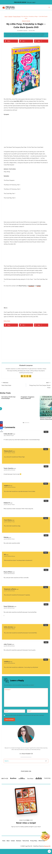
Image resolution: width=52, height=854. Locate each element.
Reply (46, 431)
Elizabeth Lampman (23, 30)
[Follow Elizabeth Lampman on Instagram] (27, 376)
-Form (8, 321)
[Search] (46, 761)
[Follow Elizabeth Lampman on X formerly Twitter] (24, 376)
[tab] (23, 422)
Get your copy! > (25, 2)
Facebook (31, 286)
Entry (5, 321)
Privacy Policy (33, 840)
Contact (13, 840)
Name (7, 711)
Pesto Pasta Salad (6, 384)
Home (3, 840)
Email (29, 711)
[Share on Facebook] (1, 422)
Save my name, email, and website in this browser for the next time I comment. (25, 715)
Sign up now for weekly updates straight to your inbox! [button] (26, 826)
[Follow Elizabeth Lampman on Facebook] (22, 376)
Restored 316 (47, 846)
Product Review (26, 21)
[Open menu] (49, 7)
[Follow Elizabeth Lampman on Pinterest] (30, 376)
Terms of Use (25, 840)
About (8, 840)
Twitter (38, 286)
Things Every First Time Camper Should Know (39, 385)
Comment (8, 689)
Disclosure (18, 840)
